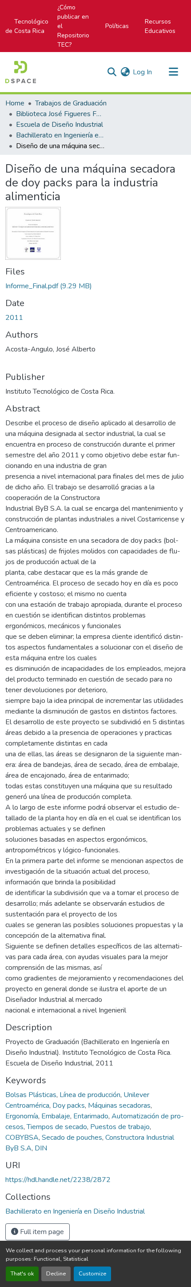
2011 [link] (14, 318)
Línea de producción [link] (90, 1095)
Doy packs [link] (68, 1105)
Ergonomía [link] (21, 1116)
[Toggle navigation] (173, 72)
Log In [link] (142, 72)
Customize (92, 1274)
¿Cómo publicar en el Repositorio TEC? (73, 26)
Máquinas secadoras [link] (119, 1105)
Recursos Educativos (160, 26)
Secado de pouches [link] (72, 1137)
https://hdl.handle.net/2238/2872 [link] (58, 1180)
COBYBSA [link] (22, 1137)
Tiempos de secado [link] (57, 1127)
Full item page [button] (41, 1232)
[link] (95, 286)
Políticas (117, 26)
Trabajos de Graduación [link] (71, 103)
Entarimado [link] (90, 1116)
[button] (20, 72)
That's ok (22, 1274)
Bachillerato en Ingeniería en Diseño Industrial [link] (60, 135)
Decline (56, 1274)
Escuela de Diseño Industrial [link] (59, 124)
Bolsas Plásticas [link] (30, 1095)
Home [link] (14, 103)
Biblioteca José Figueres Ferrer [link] (60, 114)
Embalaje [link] (55, 1116)
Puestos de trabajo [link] (120, 1127)
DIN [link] (41, 1148)
